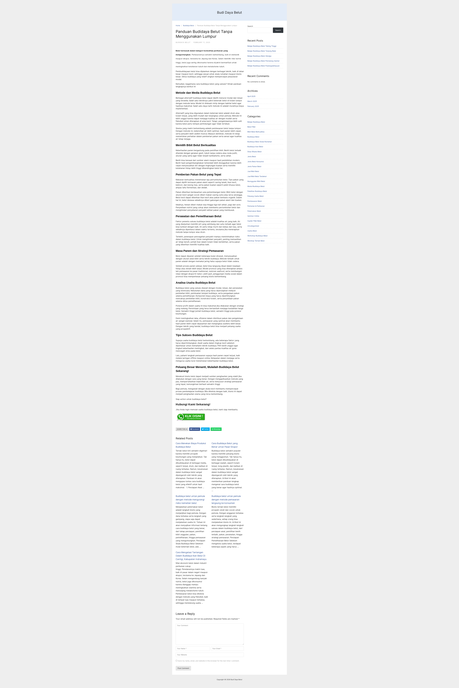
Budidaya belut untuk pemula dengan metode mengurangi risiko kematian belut (190, 499)
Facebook (195, 429)
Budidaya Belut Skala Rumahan (259, 142)
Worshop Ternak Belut (256, 241)
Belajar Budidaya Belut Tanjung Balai (261, 51)
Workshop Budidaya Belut (257, 236)
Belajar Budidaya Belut (256, 122)
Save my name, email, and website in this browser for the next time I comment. (208, 661)
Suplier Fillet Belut (254, 221)
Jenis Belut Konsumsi (255, 161)
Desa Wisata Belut (254, 152)
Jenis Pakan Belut (254, 166)
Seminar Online (253, 216)
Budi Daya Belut (229, 12)
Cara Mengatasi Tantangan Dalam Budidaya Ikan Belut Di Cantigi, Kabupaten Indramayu (191, 556)
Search (250, 26)
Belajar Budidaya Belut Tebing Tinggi (261, 46)
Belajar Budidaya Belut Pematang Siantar (263, 61)
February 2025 (253, 106)
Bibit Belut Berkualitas (255, 132)
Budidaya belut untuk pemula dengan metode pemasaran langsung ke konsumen (226, 499)
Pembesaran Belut (254, 201)
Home (178, 25)
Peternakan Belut (254, 211)
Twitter (206, 429)
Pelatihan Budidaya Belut (257, 191)
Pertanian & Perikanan (256, 206)
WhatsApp (216, 429)
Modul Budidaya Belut (256, 186)
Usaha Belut (252, 231)
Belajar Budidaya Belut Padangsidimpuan (263, 66)
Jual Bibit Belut (253, 171)
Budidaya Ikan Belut (255, 147)
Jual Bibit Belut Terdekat (257, 176)
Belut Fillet (251, 127)
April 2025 (251, 96)
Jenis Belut (251, 156)
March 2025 (252, 101)
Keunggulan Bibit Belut (256, 181)
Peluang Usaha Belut (255, 196)
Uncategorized (253, 226)
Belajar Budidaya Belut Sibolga (259, 56)
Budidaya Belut (188, 25)
